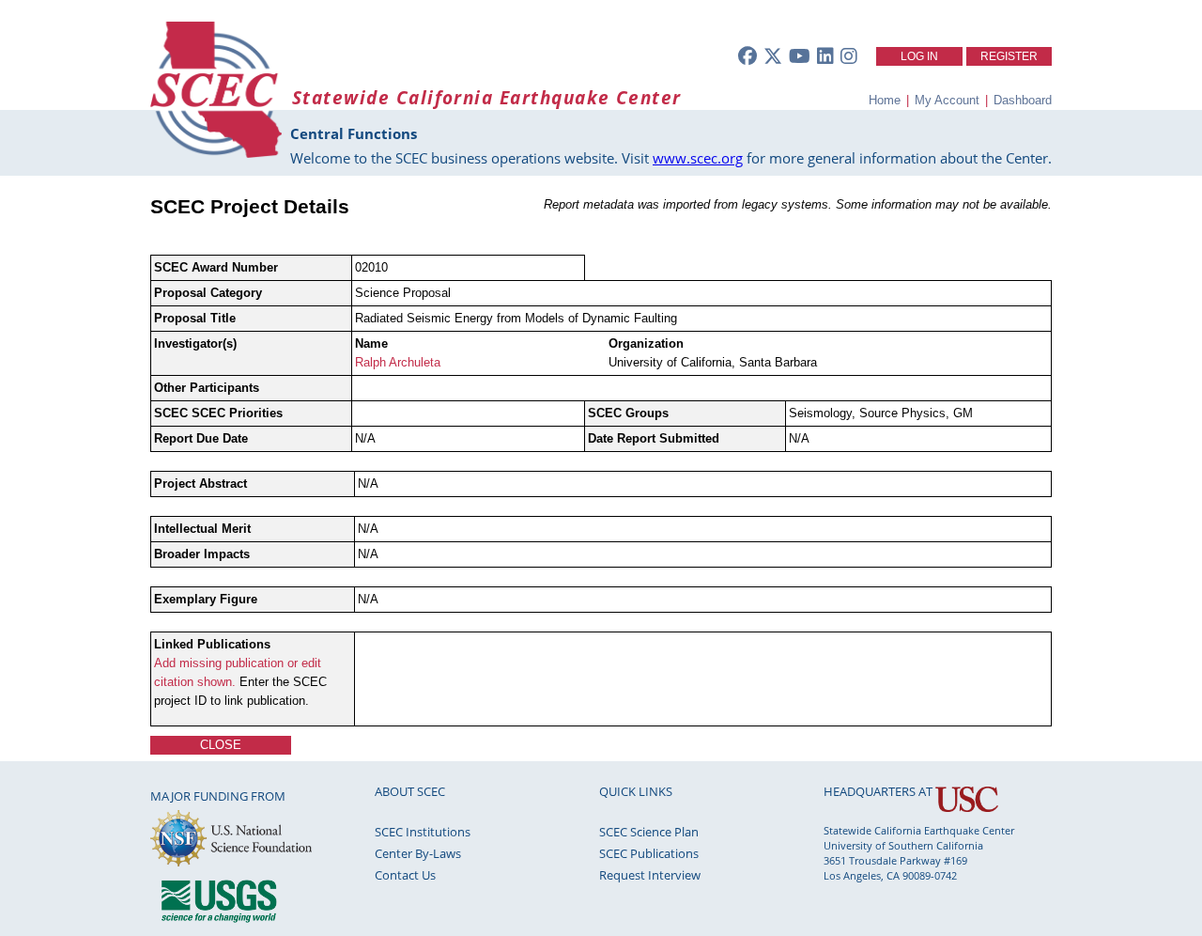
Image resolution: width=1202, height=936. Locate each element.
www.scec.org (698, 157)
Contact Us (405, 874)
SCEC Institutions (422, 831)
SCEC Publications (649, 853)
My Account (947, 100)
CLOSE (220, 745)
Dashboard (1023, 100)
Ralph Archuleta (397, 362)
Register (1009, 56)
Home (885, 100)
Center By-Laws (418, 853)
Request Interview (650, 874)
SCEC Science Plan (649, 831)
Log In (919, 56)
